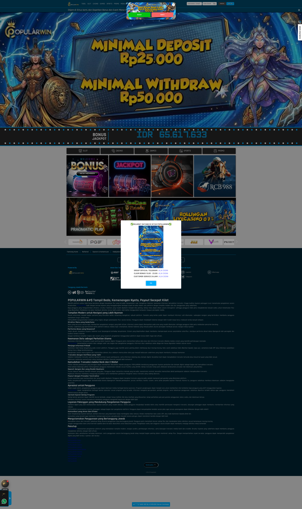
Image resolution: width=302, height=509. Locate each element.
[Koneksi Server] (5, 484)
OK (151, 283)
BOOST (139, 15)
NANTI (162, 15)
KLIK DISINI (163, 270)
